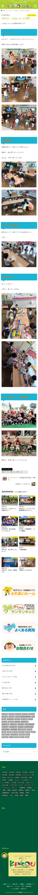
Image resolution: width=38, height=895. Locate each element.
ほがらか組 (5, 727)
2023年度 (4, 716)
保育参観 (29, 729)
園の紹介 (6, 688)
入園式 (4, 732)
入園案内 (22, 884)
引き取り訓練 (14, 734)
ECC (33, 716)
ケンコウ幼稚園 (18, 892)
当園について (6, 884)
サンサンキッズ (29, 727)
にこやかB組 (5, 724)
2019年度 (11, 714)
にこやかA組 (24, 721)
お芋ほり (4, 721)
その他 (6, 682)
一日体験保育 (21, 729)
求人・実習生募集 (26, 886)
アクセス (17, 886)
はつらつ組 (21, 724)
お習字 (30, 719)
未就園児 (22, 734)
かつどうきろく (8, 469)
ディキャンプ (5, 729)
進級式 (22, 737)
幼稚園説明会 (5, 734)
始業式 (33, 732)
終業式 (27, 734)
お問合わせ (24, 888)
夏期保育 (27, 732)
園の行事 (7, 693)
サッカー (20, 727)
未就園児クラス (31, 884)
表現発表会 (5, 737)
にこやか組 (13, 724)
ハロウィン (14, 729)
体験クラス (10, 886)
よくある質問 (15, 888)
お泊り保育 (24, 719)
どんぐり (17, 721)
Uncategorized (8, 665)
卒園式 (9, 732)
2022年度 (31, 714)
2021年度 (24, 714)
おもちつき (10, 719)
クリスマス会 (13, 727)
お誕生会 (11, 721)
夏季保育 (21, 732)
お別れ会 (17, 719)
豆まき (11, 737)
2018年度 (4, 714)
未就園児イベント (10, 699)
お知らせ (7, 671)
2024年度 (11, 716)
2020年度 (6, 472)
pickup (13, 472)
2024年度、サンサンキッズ (23, 716)
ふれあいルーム (23, 472)
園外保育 (15, 732)
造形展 (16, 737)
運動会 (27, 737)
